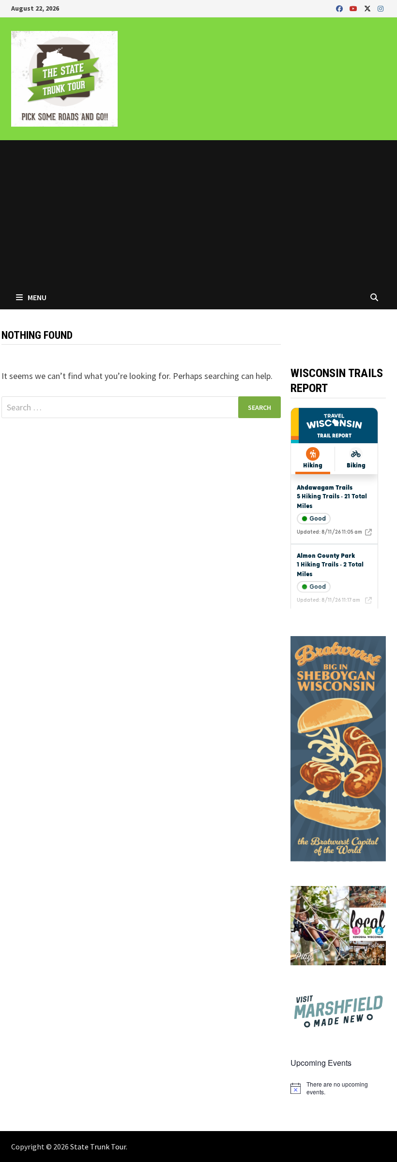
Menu (36, 297)
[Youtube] (354, 8)
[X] (368, 8)
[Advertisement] (198, 212)
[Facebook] (340, 8)
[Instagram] (380, 8)
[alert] (337, 1088)
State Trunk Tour (98, 1146)
